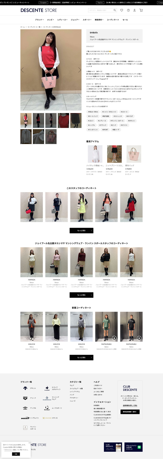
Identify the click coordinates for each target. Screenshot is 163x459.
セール (125, 20)
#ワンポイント (93, 130)
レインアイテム (75, 392)
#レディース (102, 121)
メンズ (49, 20)
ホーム (22, 27)
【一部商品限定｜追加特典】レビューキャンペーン (58, 3)
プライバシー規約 (10, 450)
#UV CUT (129, 116)
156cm (92, 37)
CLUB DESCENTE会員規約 (102, 415)
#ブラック (103, 125)
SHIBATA (94, 32)
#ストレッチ (118, 116)
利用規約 (96, 405)
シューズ (72, 401)
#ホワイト (124, 125)
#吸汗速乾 (105, 116)
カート (139, 10)
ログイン (133, 10)
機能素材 (98, 20)
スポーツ (86, 20)
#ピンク (113, 125)
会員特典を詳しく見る (130, 405)
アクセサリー (74, 398)
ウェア (72, 385)
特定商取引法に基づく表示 (102, 412)
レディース (61, 20)
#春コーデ (116, 130)
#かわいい (131, 121)
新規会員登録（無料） (130, 412)
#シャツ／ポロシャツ (109, 112)
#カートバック (93, 116)
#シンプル (91, 125)
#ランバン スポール (117, 121)
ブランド (38, 20)
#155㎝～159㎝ (93, 112)
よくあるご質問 (99, 392)
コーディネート (113, 20)
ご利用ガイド (98, 385)
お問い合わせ (98, 395)
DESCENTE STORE (39, 10)
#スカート (124, 112)
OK (16, 454)
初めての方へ (98, 388)
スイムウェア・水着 (76, 388)
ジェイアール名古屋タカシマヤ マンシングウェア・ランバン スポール (114, 39)
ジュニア (74, 20)
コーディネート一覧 (34, 27)
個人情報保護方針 (99, 408)
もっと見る (81, 231)
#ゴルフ (90, 121)
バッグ (72, 395)
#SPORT (105, 130)
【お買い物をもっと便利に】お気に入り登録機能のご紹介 (118, 3)
